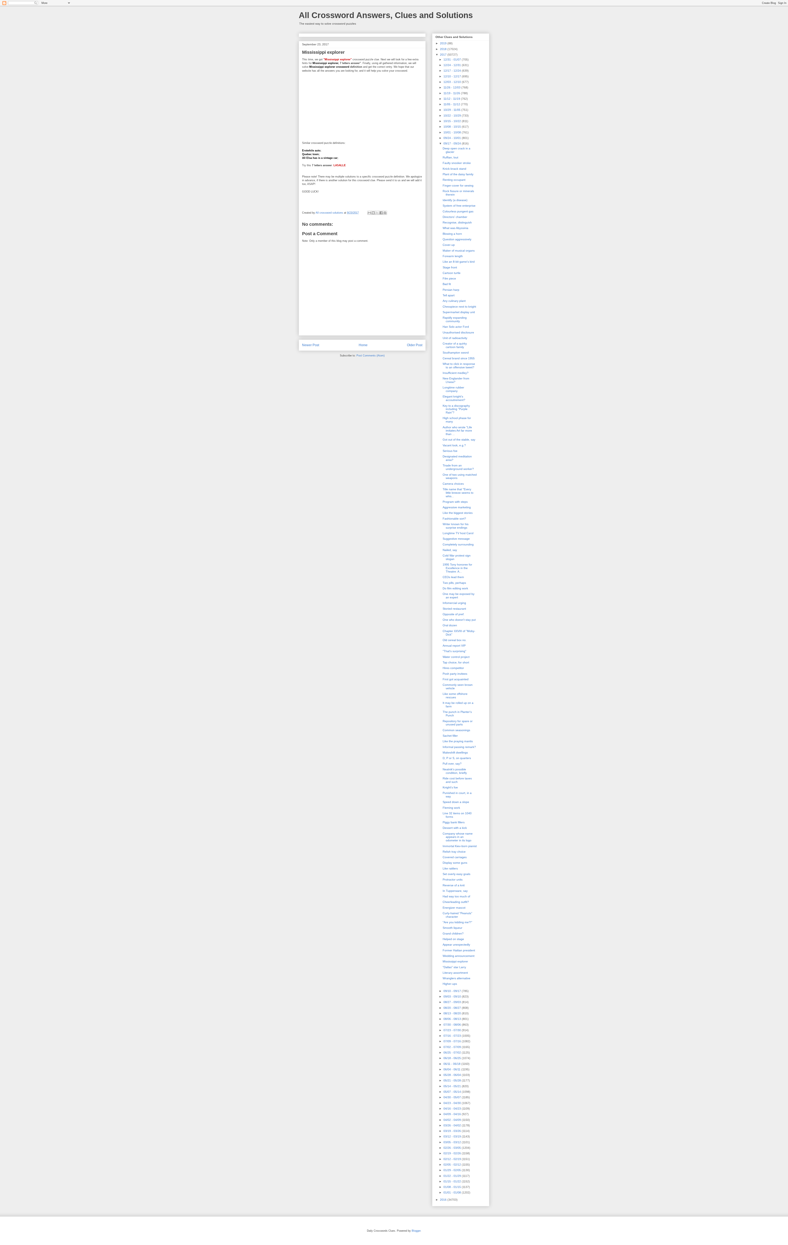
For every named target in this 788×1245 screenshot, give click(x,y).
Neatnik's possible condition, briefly (455, 771)
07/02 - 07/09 (452, 1047)
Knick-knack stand (454, 168)
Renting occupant (454, 179)
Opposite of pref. (453, 614)
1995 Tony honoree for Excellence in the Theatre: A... (457, 568)
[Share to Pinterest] (385, 213)
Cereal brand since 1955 (459, 358)
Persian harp (451, 289)
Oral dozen (450, 625)
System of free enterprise (459, 205)
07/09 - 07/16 (452, 1041)
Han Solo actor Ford (456, 326)
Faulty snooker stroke (457, 163)
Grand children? (453, 933)
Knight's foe (450, 787)
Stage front (450, 267)
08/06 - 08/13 (452, 1019)
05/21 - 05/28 (452, 1080)
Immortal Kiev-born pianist (460, 846)
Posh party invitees (455, 673)
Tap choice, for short (456, 662)
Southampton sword (456, 352)
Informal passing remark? (459, 747)
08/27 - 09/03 (452, 1002)
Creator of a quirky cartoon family (455, 345)
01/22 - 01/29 (452, 1175)
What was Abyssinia (455, 228)
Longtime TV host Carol (458, 533)
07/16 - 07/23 (452, 1035)
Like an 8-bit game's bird (459, 261)
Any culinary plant (454, 300)
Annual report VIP (454, 645)
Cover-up (449, 244)
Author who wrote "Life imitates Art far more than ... (457, 431)
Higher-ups (450, 983)
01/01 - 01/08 (452, 1192)
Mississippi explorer (455, 961)
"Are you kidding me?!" (457, 922)
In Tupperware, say (455, 890)
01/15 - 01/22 (452, 1181)
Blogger (416, 1230)
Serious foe (450, 450)
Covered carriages (455, 857)
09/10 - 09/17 (452, 991)
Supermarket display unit (459, 312)
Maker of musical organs (459, 250)
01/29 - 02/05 (452, 1170)
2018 (443, 49)
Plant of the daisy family (458, 174)
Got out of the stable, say (459, 439)
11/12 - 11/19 (452, 98)
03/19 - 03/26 (452, 1131)
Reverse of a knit (454, 885)
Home (363, 345)
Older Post (414, 345)
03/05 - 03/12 (452, 1142)
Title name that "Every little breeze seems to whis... (458, 493)
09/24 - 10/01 (452, 138)
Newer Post (310, 345)
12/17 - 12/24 (452, 70)
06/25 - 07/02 (452, 1052)
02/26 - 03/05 (452, 1147)
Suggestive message (456, 538)
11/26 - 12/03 (452, 87)
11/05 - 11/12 (452, 104)
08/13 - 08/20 (452, 1013)
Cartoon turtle (451, 273)
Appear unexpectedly (456, 944)
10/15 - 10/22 (452, 121)
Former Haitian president (459, 950)
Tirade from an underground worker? (458, 467)
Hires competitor (453, 668)
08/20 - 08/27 (452, 1007)
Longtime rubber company (453, 389)
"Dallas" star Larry (454, 967)
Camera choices (453, 483)
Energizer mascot (454, 907)
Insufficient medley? (455, 373)
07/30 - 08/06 (452, 1024)
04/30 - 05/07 (452, 1097)
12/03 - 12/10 (452, 82)
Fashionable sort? (454, 518)
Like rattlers (450, 868)
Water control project (456, 657)
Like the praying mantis (458, 741)
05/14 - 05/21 (452, 1086)
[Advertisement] (362, 105)
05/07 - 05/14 (452, 1091)
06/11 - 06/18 (452, 1063)
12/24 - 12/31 (452, 65)
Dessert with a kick (455, 827)
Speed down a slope (456, 802)
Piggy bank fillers (454, 822)
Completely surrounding (458, 544)
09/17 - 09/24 (452, 143)
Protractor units (453, 879)
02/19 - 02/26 (452, 1153)
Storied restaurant (454, 608)
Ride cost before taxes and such (457, 780)
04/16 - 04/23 (452, 1108)
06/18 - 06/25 (452, 1058)
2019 (443, 43)
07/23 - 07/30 (452, 1030)
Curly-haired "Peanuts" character (457, 915)
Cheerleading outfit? (456, 902)
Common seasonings (456, 730)
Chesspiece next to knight (459, 306)
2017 (443, 54)
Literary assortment (455, 972)
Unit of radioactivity (455, 338)
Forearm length (453, 256)
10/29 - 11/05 (452, 109)
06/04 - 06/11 (452, 1069)
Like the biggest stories (458, 512)
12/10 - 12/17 (452, 76)
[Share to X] (377, 213)
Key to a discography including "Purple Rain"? (456, 409)
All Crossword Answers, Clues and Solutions (386, 15)
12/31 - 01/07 (452, 59)
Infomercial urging (454, 603)
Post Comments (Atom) (370, 355)
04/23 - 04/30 (452, 1103)
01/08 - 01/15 (452, 1187)
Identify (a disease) (455, 200)
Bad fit (447, 284)
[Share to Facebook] (381, 213)
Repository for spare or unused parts (458, 722)
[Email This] (369, 213)
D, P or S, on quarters (457, 758)
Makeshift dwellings (455, 752)
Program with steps (455, 501)
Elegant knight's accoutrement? (454, 398)
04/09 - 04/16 (452, 1114)
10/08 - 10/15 (452, 126)
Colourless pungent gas (458, 211)
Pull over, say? (452, 763)
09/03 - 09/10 (452, 996)
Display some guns (455, 862)
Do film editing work (455, 588)
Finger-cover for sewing (458, 185)
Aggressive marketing (457, 507)
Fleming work (451, 807)
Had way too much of (456, 896)
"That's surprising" (454, 651)
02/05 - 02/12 (452, 1164)
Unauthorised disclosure (458, 332)
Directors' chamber (455, 217)
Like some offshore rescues (455, 695)
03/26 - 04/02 (452, 1125)
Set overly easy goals (456, 874)
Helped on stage (453, 939)
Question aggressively (457, 239)
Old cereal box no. (454, 640)
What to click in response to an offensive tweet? (459, 365)
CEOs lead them (453, 577)
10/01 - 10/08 (452, 132)
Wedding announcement (458, 956)
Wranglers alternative (456, 978)
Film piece (449, 278)
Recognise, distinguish (457, 222)
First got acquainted (455, 679)
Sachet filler (450, 735)
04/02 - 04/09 (452, 1119)
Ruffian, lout (450, 157)
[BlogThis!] (373, 213)
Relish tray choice (454, 851)
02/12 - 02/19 (452, 1159)
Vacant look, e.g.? (454, 445)
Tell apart (449, 295)
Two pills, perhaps (454, 582)
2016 (443, 1199)
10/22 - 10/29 (452, 115)
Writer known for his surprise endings (455, 525)
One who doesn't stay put (459, 619)
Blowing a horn (452, 233)
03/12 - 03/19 (452, 1136)
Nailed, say (450, 550)
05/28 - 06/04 (452, 1075)
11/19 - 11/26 (452, 93)
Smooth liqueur (452, 927)
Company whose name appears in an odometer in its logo (458, 837)
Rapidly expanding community (455, 319)
